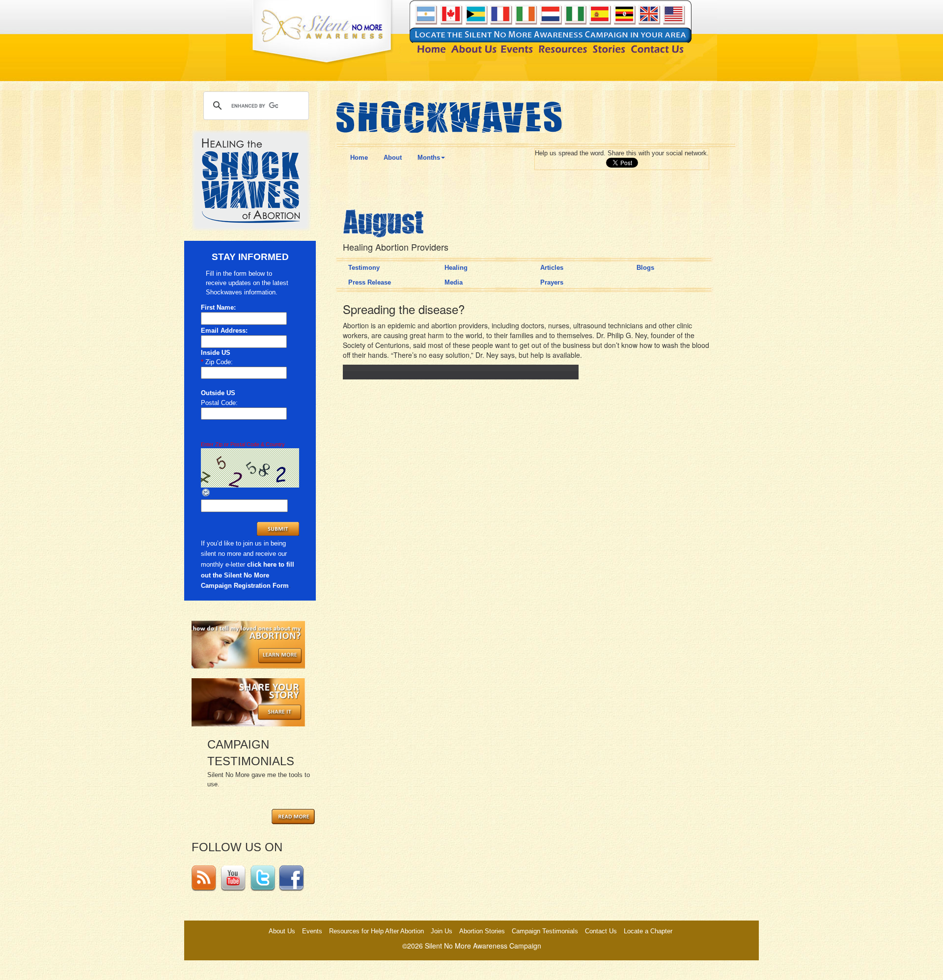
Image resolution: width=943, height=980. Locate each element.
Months (428, 157)
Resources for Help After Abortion (376, 931)
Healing (456, 267)
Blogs (645, 267)
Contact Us (601, 931)
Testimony (364, 267)
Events (312, 931)
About (393, 157)
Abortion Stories (482, 931)
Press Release (369, 282)
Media (453, 282)
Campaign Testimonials (545, 931)
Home (359, 157)
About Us (282, 931)
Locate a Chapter (648, 931)
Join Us (441, 931)
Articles (551, 267)
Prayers (551, 282)
